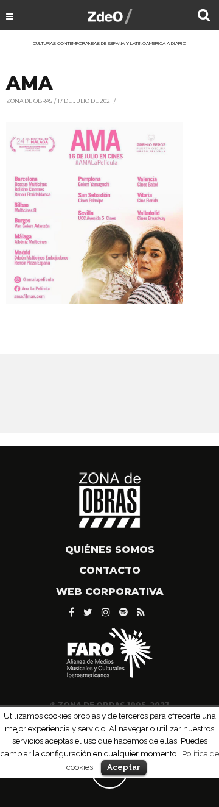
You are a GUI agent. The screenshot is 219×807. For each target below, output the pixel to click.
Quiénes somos (110, 549)
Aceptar (124, 767)
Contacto (110, 570)
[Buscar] (204, 16)
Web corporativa (110, 591)
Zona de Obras (29, 101)
